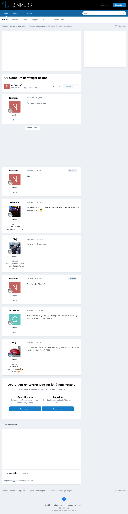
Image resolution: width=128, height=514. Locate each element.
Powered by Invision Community (64, 510)
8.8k (16, 261)
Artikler (15, 20)
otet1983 (14, 310)
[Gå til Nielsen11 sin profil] (7, 86)
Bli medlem (119, 5)
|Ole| (14, 239)
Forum (5, 20)
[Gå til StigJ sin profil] (14, 351)
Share (57, 86)
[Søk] (123, 13)
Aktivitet (16, 13)
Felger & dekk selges (31, 88)
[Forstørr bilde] (41, 210)
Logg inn (105, 5)
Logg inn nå (57, 409)
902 (16, 224)
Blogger (35, 20)
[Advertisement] (33, 51)
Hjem (6, 13)
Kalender (45, 20)
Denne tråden (112, 13)
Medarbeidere (59, 20)
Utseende (58, 505)
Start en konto (25, 409)
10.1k (16, 364)
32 (15, 120)
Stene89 (14, 202)
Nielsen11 (18, 85)
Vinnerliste (28, 13)
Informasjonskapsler (74, 505)
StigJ (14, 342)
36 (15, 332)
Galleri (24, 20)
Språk (48, 505)
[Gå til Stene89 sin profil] (14, 211)
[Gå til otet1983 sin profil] (14, 319)
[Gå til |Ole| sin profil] (14, 248)
